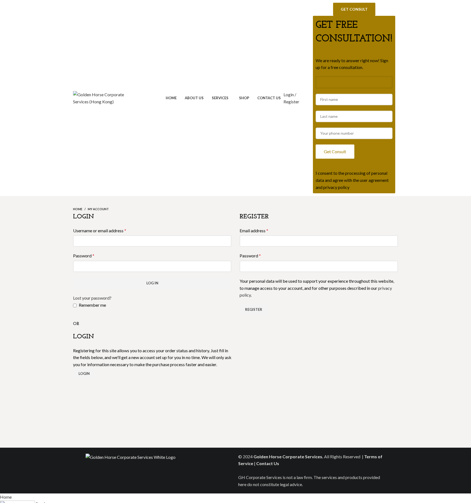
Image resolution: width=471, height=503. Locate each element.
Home (77, 209)
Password (83, 255)
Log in (152, 283)
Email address (254, 230)
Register (253, 309)
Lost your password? (92, 297)
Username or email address (99, 230)
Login (84, 373)
